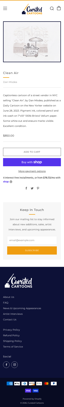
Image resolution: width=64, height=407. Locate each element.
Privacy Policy (11, 329)
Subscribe (32, 250)
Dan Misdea (10, 82)
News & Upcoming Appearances (22, 308)
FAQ (5, 302)
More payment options (32, 171)
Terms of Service (13, 346)
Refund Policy (11, 335)
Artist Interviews (13, 313)
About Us (8, 297)
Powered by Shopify (32, 399)
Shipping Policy (12, 341)
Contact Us (9, 319)
